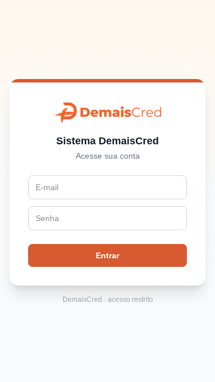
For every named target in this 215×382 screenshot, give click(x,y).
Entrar (107, 255)
